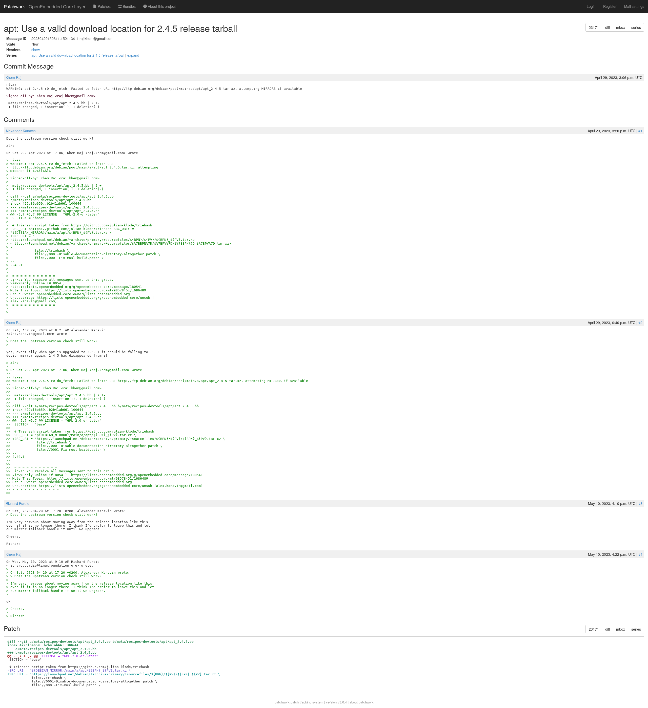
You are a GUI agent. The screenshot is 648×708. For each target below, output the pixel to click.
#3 (640, 503)
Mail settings (634, 6)
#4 (640, 554)
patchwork (282, 702)
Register (610, 6)
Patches (104, 6)
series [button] (636, 27)
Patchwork (14, 6)
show (35, 49)
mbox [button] (620, 27)
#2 (640, 322)
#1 (640, 130)
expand (133, 55)
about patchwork (362, 702)
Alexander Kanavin (21, 130)
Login (591, 6)
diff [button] (607, 27)
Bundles (129, 6)
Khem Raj (13, 77)
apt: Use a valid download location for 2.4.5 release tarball (78, 55)
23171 (594, 27)
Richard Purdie (17, 503)
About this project (161, 6)
